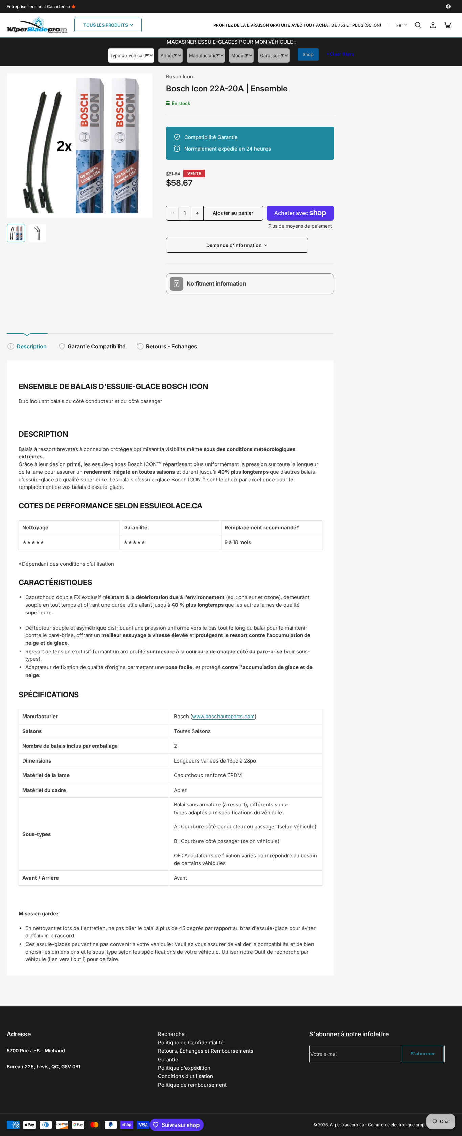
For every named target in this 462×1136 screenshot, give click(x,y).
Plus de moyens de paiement (300, 226)
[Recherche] (418, 25)
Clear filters (340, 54)
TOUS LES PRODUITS (105, 25)
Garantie (168, 1059)
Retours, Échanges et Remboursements (205, 1051)
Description (32, 346)
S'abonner (423, 1054)
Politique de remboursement (192, 1085)
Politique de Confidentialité (191, 1042)
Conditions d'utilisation (185, 1076)
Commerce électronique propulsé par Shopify (411, 1124)
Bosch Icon (179, 76)
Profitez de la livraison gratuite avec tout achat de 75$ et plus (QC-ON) (297, 25)
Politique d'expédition (184, 1068)
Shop (308, 54)
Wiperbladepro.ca (347, 1124)
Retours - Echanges (171, 346)
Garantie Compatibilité (96, 346)
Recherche (171, 1034)
